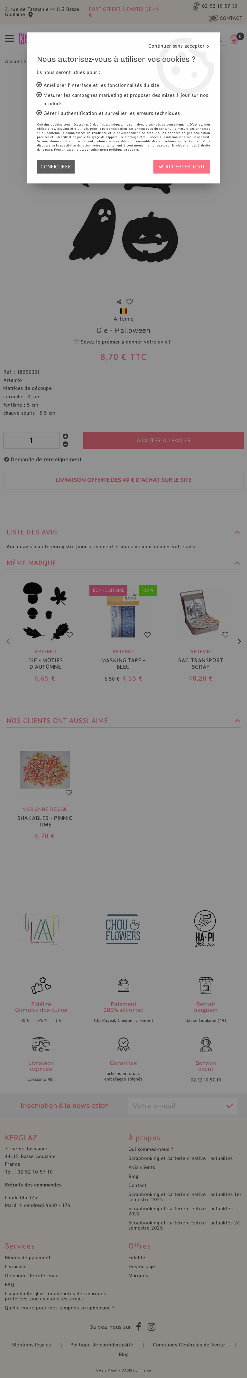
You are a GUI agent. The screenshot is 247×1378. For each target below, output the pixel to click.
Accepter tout (184, 166)
